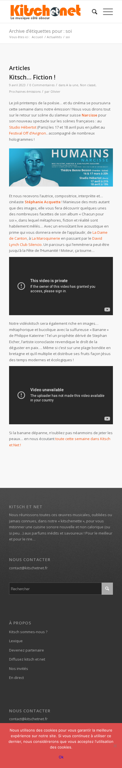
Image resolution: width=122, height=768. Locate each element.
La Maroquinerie (46, 238)
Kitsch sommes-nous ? (28, 631)
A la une (72, 85)
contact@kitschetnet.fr (28, 567)
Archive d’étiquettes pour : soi (40, 31)
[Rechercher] (91, 11)
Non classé (88, 85)
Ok (61, 757)
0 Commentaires (42, 85)
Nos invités (18, 668)
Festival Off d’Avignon (27, 133)
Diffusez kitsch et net (27, 659)
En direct (16, 677)
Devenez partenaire (26, 650)
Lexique (16, 640)
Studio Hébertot (22, 127)
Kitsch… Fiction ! (32, 77)
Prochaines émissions (25, 92)
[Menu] (105, 11)
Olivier (55, 92)
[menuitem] (91, 11)
